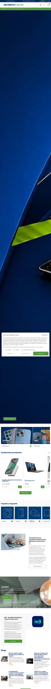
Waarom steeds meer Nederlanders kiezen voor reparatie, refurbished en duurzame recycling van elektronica (42, 656)
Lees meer (13, 641)
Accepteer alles (40, 353)
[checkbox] (7, 350)
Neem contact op (38, 566)
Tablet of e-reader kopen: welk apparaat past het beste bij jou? (41, 673)
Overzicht (45, 335)
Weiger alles (10, 353)
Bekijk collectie (24, 492)
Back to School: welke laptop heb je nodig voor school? (16, 654)
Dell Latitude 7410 (29, 480)
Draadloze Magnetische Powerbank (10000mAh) (12, 480)
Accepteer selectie (25, 353)
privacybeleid (40, 347)
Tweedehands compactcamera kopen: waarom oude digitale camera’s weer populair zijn (16, 674)
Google (21, 8)
